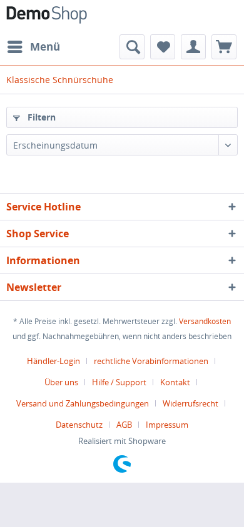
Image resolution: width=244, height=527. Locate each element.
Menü (45, 46)
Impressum (167, 424)
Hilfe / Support (119, 382)
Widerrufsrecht (190, 403)
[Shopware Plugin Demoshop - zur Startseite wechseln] (46, 17)
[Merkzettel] (162, 46)
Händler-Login (53, 361)
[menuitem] (33, 46)
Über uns (61, 382)
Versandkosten (205, 321)
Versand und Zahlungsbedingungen (82, 403)
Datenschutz (79, 424)
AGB (124, 424)
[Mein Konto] (193, 46)
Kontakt (175, 382)
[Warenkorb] (223, 46)
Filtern (40, 117)
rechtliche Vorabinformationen (151, 361)
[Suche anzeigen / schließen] (132, 46)
